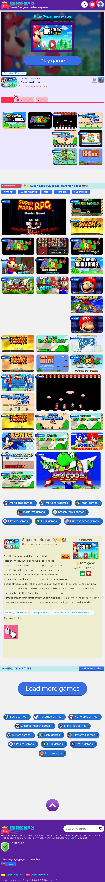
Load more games (52, 688)
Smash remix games (71, 511)
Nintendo (9, 192)
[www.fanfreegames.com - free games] (18, 829)
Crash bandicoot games (36, 725)
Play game (52, 60)
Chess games (53, 753)
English (10, 864)
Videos (42, 100)
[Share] (101, 80)
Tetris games (84, 744)
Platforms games (34, 511)
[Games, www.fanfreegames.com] (18, 5)
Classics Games (18, 521)
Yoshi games (89, 502)
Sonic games (18, 716)
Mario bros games (21, 502)
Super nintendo (29, 192)
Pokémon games (50, 716)
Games (7, 100)
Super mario (80, 192)
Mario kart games (57, 502)
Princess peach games (84, 521)
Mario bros (62, 192)
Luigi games (49, 521)
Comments (25, 100)
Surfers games (21, 734)
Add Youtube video (91, 668)
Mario (47, 192)
